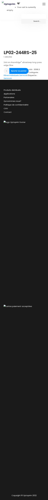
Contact (8, 112)
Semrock (8, 78)
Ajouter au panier (19, 71)
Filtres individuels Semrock (15, 75)
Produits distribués (12, 90)
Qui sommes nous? (12, 101)
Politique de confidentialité (16, 104)
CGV (6, 108)
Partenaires (9, 97)
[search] (33, 21)
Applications (9, 93)
